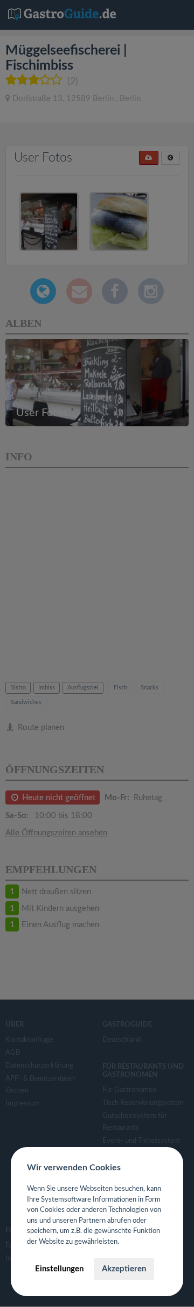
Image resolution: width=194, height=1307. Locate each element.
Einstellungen (59, 1269)
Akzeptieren (124, 1269)
